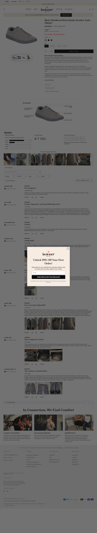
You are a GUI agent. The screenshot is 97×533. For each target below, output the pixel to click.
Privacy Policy (48, 282)
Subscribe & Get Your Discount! (48, 277)
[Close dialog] (68, 248)
